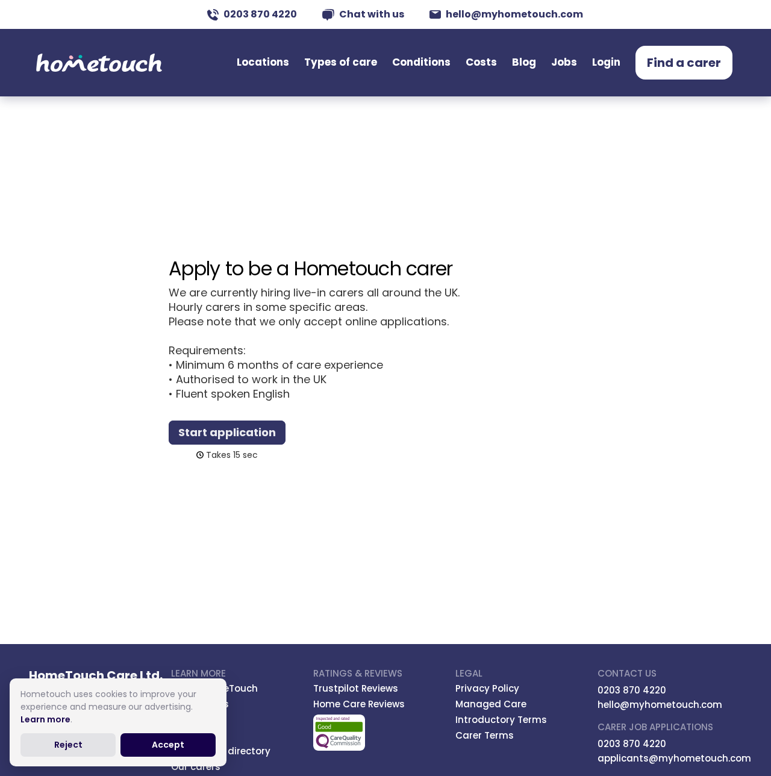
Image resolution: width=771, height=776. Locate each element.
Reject (68, 745)
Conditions (421, 62)
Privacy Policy (487, 688)
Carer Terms (484, 735)
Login (606, 62)
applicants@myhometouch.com (674, 758)
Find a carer (684, 62)
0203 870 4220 (260, 14)
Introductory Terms (501, 719)
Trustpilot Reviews (355, 688)
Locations (263, 62)
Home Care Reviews (359, 704)
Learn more (45, 719)
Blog (524, 62)
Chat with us (371, 14)
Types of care (340, 62)
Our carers (195, 766)
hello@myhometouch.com (514, 14)
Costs (481, 62)
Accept (168, 745)
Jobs (564, 62)
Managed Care (490, 704)
